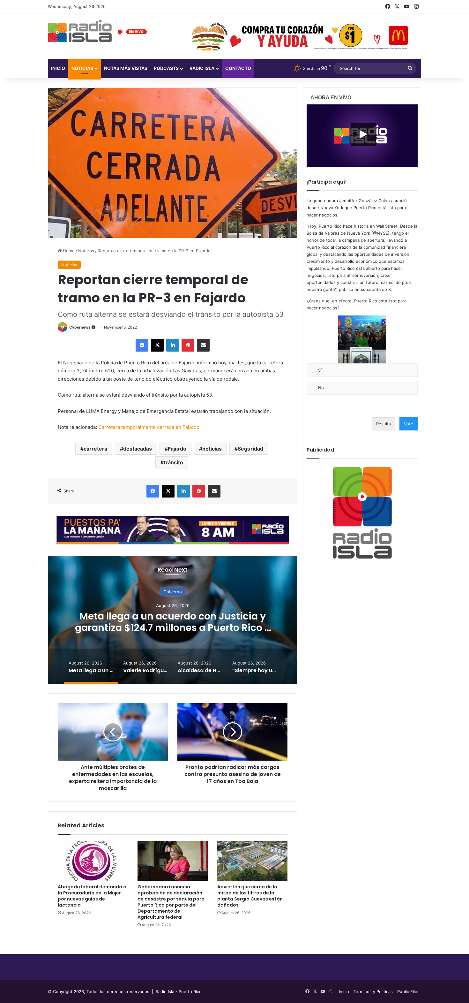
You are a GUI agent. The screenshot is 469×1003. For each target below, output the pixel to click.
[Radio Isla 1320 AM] (80, 31)
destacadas (137, 448)
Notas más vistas (125, 68)
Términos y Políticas (373, 991)
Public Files (408, 991)
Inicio (58, 68)
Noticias (82, 68)
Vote (408, 423)
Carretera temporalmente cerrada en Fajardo (148, 427)
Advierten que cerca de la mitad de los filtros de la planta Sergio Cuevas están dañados (250, 896)
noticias (212, 448)
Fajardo (177, 448)
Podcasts (166, 68)
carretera (95, 448)
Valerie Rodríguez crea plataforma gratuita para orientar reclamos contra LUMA (172, 627)
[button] (362, 339)
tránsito (173, 462)
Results (383, 423)
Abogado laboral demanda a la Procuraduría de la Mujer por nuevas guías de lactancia (92, 896)
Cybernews (80, 327)
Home (68, 250)
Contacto (238, 68)
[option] (172, 620)
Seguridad (250, 448)
